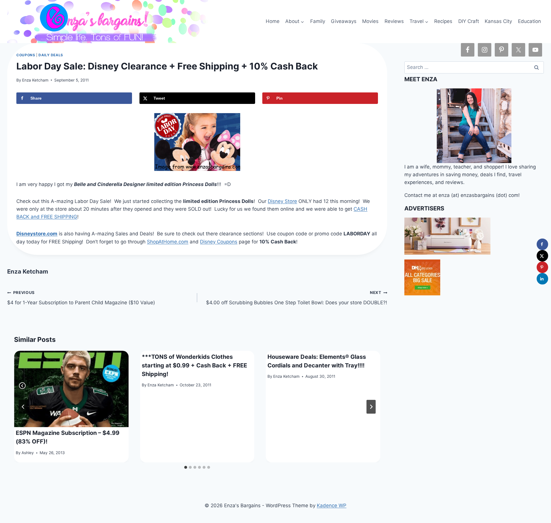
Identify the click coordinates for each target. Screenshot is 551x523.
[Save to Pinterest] (542, 267)
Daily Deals (50, 55)
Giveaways (343, 21)
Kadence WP (331, 505)
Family (317, 21)
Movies (370, 21)
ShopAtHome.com (167, 242)
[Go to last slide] (23, 407)
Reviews (394, 21)
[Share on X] (542, 256)
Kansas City (498, 21)
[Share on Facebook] (542, 244)
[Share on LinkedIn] (542, 278)
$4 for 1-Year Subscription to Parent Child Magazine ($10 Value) (81, 297)
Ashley (28, 452)
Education (529, 21)
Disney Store (282, 201)
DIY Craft (468, 21)
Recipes (443, 21)
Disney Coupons (218, 242)
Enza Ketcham (35, 80)
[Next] (371, 407)
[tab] (185, 467)
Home (273, 21)
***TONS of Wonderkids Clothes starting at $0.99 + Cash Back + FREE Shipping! (194, 365)
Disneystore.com (36, 234)
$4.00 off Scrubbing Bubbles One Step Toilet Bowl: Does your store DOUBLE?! (296, 297)
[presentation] (71, 389)
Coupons (25, 55)
